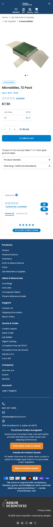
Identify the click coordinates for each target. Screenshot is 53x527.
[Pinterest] (22, 523)
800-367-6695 (9, 408)
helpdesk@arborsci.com (14, 416)
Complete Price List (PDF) (14, 345)
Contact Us (7, 308)
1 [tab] (25, 75)
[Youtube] (30, 523)
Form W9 (6, 358)
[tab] (9, 214)
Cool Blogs (7, 283)
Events (5, 374)
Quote (30, 12)
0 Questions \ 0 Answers (16, 206)
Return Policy (8, 316)
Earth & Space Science (13, 263)
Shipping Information (12, 312)
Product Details (12, 159)
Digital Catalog (9, 341)
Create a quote (9, 328)
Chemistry (7, 258)
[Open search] (49, 4)
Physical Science (10, 254)
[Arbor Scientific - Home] (26, 3)
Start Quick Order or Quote (26, 446)
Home (5, 17)
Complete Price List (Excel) (15, 350)
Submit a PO (8, 354)
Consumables (9, 82)
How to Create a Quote (26, 468)
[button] (44, 209)
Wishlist (16, 12)
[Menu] (3, 4)
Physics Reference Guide (14, 296)
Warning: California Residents (20, 165)
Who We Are (8, 370)
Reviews (6, 378)
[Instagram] (26, 523)
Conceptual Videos (11, 292)
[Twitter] (35, 523)
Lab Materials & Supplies (22, 17)
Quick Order (8, 332)
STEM (4, 267)
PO (23, 12)
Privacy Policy (44, 510)
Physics (5, 250)
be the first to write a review (26, 230)
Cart (36, 10)
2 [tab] (28, 75)
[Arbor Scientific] (14, 503)
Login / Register (9, 390)
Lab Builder (7, 337)
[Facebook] (17, 523)
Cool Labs (6, 287)
